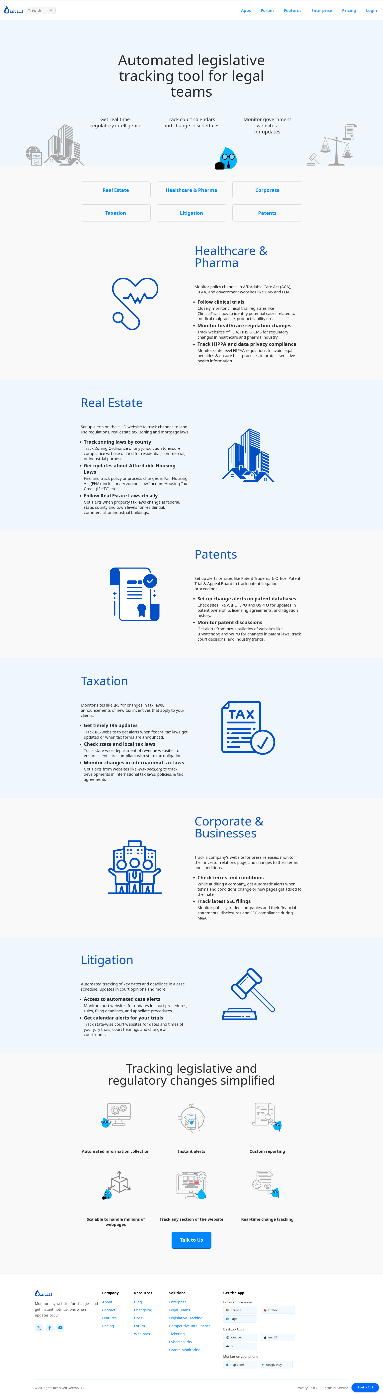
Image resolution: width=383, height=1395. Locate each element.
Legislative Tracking (185, 1318)
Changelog (143, 1310)
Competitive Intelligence (190, 1325)
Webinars (142, 1333)
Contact (108, 1310)
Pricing (349, 10)
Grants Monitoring (184, 1349)
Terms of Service (335, 1388)
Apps (246, 10)
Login (371, 10)
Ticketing (177, 1333)
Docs (138, 1318)
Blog (138, 1302)
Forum (267, 10)
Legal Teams (179, 1310)
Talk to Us (191, 1239)
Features (292, 10)
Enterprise (321, 10)
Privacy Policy (307, 1388)
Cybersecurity (180, 1341)
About (107, 1302)
